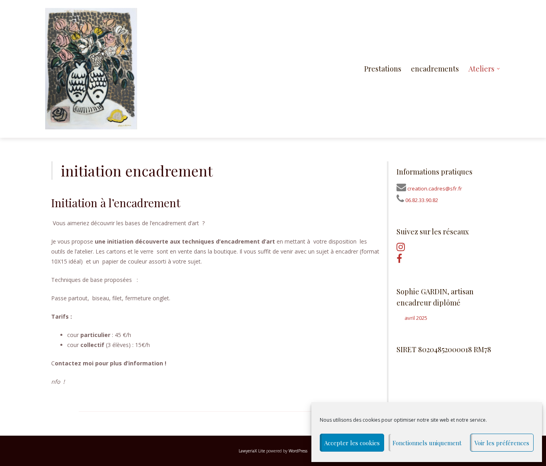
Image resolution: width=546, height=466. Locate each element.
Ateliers (481, 68)
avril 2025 (416, 317)
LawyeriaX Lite (252, 451)
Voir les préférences (501, 443)
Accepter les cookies (352, 443)
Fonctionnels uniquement (427, 443)
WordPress (298, 451)
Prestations (382, 68)
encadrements (435, 68)
